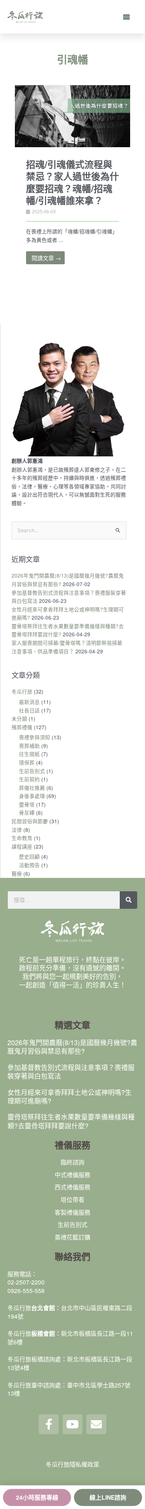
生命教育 (22, 837)
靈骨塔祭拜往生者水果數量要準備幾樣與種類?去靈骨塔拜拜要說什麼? (71, 1121)
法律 (17, 829)
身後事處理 (32, 795)
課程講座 (22, 846)
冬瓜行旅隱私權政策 (72, 1464)
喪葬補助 (29, 745)
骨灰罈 (27, 812)
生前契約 (29, 779)
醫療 (17, 873)
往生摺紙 (29, 753)
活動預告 (29, 865)
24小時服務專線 (37, 1497)
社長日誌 (29, 710)
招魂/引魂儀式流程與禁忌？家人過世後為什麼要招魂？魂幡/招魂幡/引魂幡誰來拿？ (72, 182)
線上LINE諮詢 (108, 1497)
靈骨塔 (27, 804)
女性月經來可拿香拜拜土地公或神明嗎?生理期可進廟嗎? (69, 1096)
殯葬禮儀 (22, 727)
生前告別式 (32, 771)
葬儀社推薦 (32, 787)
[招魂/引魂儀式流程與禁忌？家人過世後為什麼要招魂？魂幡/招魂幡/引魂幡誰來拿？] (72, 122)
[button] (126, 16)
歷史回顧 (29, 856)
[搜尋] (128, 900)
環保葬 (27, 762)
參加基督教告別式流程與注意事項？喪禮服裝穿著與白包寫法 (71, 1071)
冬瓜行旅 (22, 691)
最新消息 (29, 701)
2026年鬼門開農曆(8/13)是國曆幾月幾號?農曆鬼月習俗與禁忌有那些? (72, 1046)
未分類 (19, 718)
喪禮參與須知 (34, 737)
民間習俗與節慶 (30, 821)
